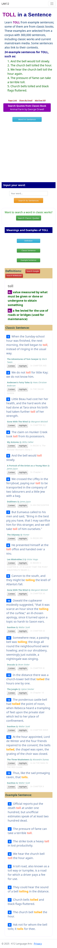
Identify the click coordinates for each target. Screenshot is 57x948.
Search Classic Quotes (28, 218)
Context (11, 366)
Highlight (23, 366)
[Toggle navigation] (51, 3)
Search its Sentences (28, 200)
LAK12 (5, 3)
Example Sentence (28, 260)
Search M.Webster (14, 275)
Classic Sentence (28, 250)
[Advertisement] (28, 153)
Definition (28, 241)
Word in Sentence (27, 119)
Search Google (33, 271)
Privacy (38, 943)
